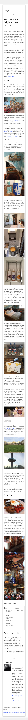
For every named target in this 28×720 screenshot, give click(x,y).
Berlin (11, 131)
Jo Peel (16, 120)
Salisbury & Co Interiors (12, 136)
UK (11, 27)
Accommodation (7, 27)
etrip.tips (6, 10)
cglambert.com (16, 700)
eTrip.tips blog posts (17, 695)
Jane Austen (11, 76)
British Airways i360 (10, 428)
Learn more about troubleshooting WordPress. (14, 712)
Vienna (5, 131)
